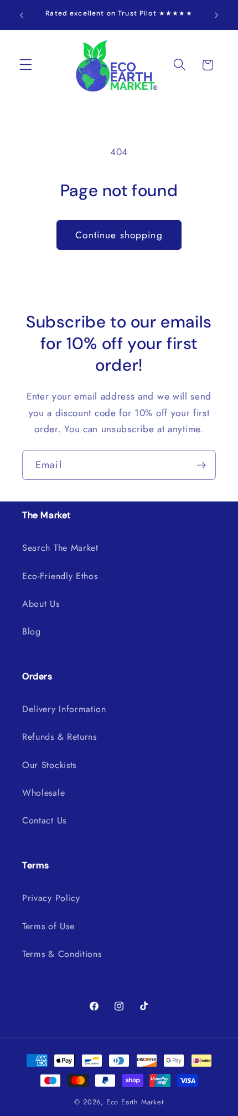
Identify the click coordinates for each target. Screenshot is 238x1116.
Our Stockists (49, 765)
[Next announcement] (216, 15)
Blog (31, 631)
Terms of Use (48, 926)
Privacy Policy (51, 898)
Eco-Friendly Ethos (59, 576)
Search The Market (60, 547)
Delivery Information (64, 709)
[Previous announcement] (21, 15)
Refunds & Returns (59, 736)
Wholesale (43, 792)
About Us (41, 603)
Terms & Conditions (61, 954)
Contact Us (44, 820)
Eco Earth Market (135, 1102)
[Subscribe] (201, 465)
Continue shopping (119, 235)
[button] (26, 65)
